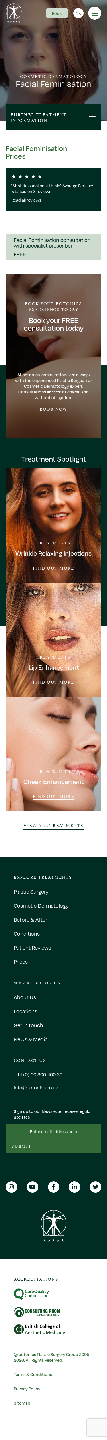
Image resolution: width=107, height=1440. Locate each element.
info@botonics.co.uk (36, 1088)
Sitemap (22, 1402)
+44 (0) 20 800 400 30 (38, 1074)
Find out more (53, 568)
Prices (21, 961)
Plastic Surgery (31, 891)
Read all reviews (26, 199)
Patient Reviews (32, 947)
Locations (25, 1011)
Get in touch (28, 1025)
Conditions (27, 933)
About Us (25, 997)
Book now (53, 408)
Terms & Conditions (33, 1374)
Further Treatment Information (39, 117)
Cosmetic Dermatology (41, 905)
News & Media (31, 1039)
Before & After (30, 919)
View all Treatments (53, 825)
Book (57, 13)
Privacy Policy (27, 1388)
